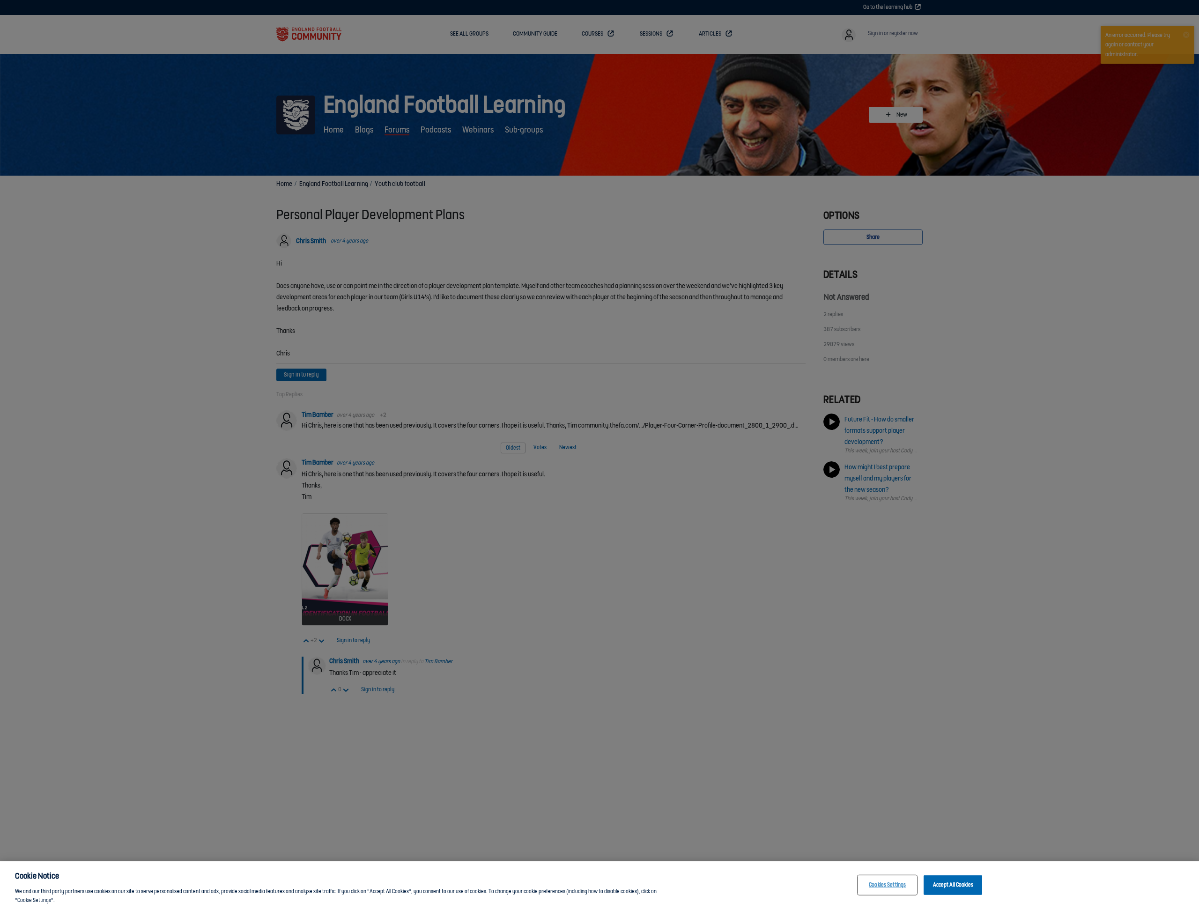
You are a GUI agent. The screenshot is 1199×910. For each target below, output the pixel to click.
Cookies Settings (887, 885)
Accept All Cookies (953, 885)
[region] (599, 885)
